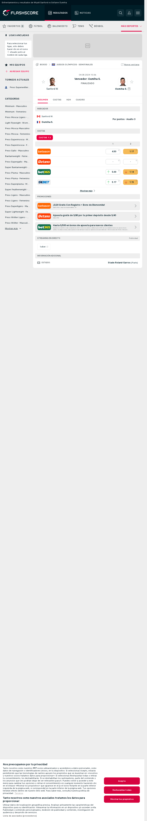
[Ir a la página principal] (23, 13)
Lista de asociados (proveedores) (20, 816)
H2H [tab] (68, 99)
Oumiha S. (121, 88)
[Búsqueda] (120, 12)
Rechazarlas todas (121, 790)
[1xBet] (44, 182)
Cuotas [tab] (57, 99)
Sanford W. (52, 88)
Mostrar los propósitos (122, 799)
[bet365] (44, 172)
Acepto (122, 781)
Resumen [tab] (43, 99)
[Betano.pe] (44, 162)
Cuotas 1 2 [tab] (45, 137)
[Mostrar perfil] (52, 81)
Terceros (19, 793)
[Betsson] (44, 151)
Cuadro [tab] (80, 99)
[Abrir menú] (137, 12)
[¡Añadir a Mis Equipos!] (43, 82)
